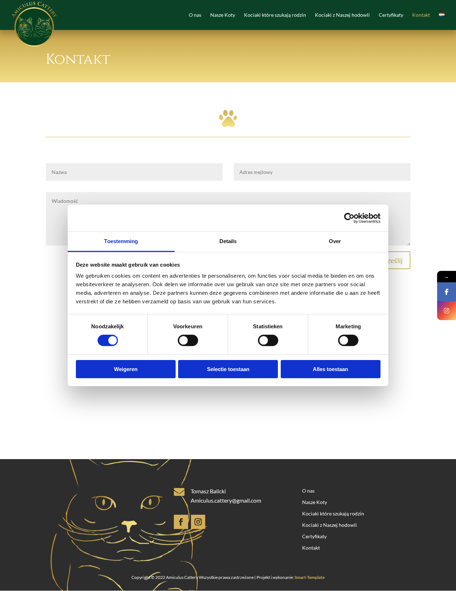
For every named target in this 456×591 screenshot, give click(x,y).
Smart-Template (310, 577)
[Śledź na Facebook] (181, 522)
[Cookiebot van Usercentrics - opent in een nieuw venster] (349, 217)
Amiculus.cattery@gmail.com (226, 500)
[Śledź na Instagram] (198, 522)
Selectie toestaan (228, 369)
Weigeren (126, 369)
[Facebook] (446, 291)
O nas (195, 15)
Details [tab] (228, 241)
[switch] (188, 340)
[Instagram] (446, 310)
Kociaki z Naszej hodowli (342, 15)
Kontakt (421, 15)
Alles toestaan (330, 369)
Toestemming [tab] (121, 241)
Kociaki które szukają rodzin (275, 15)
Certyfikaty (391, 15)
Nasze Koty (222, 15)
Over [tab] (335, 241)
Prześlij (391, 260)
